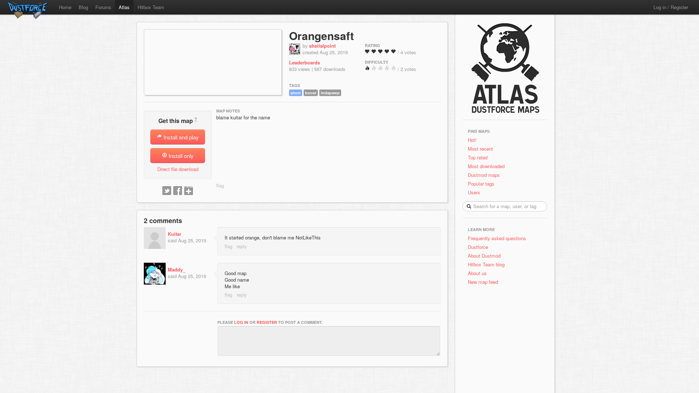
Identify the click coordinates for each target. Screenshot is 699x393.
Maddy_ (176, 269)
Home (65, 7)
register (267, 322)
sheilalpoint (322, 45)
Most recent (480, 148)
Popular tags (481, 183)
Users (474, 192)
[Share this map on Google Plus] (188, 191)
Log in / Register (670, 7)
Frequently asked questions (497, 238)
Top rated (477, 157)
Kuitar (174, 233)
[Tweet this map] (166, 191)
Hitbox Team (151, 7)
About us (477, 273)
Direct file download (177, 169)
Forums (103, 7)
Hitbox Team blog (486, 264)
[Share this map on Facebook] (177, 191)
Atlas (124, 7)
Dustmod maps (484, 174)
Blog (83, 7)
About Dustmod (484, 255)
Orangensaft (321, 35)
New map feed (484, 281)
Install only (180, 155)
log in (241, 322)
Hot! (472, 139)
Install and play (180, 137)
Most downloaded (486, 166)
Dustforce (478, 246)
